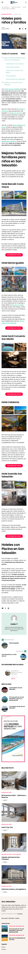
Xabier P (7, 28)
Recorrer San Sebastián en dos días (17, 938)
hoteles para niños (13, 100)
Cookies (17, 918)
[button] (2, 2)
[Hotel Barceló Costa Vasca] (8, 195)
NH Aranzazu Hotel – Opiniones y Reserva (14, 796)
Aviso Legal (4, 918)
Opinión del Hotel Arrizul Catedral (11, 858)
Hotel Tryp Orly (7, 827)
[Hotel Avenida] (8, 485)
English (3, 947)
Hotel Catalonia (11, 76)
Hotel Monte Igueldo (12, 67)
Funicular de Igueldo (17, 305)
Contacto (20, 913)
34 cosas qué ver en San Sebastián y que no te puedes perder (16, 698)
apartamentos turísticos (9, 141)
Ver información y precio (14, 254)
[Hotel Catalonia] (8, 410)
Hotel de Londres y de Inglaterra (14, 889)
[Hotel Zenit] (8, 347)
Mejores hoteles (16, 7)
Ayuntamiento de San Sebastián (15, 688)
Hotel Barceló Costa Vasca (14, 64)
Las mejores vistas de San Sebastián (17, 707)
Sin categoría (16, 854)
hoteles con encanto (15, 113)
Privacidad (11, 918)
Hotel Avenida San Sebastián (15, 79)
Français (4, 949)
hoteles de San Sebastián (12, 89)
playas (13, 588)
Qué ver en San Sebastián (16, 926)
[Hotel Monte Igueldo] (8, 271)
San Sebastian (5, 7)
